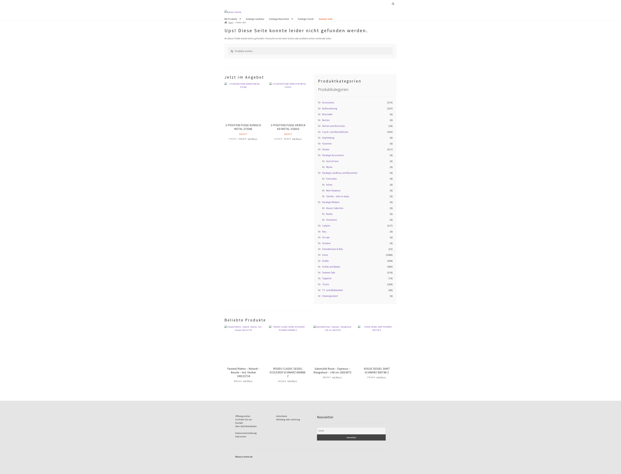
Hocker (325, 149)
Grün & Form (332, 161)
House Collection (334, 208)
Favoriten (327, 143)
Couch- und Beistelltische (335, 131)
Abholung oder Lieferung (288, 419)
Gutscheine (281, 416)
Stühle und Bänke (331, 266)
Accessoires (328, 102)
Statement (331, 219)
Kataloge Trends (306, 18)
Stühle (325, 260)
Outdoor (326, 243)
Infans (329, 184)
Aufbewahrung (329, 108)
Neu (324, 231)
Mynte (329, 167)
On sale (326, 237)
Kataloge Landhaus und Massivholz (339, 172)
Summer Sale (325, 18)
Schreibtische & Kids (332, 249)
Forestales (331, 178)
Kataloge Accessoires (333, 155)
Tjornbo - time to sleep (337, 196)
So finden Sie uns (243, 419)
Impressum (240, 436)
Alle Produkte (230, 18)
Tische (325, 284)
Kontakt (239, 422)
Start (230, 22)
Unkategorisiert (330, 296)
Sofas (325, 254)
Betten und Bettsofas (333, 125)
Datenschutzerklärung (246, 433)
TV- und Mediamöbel (332, 290)
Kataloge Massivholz (279, 18)
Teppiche (327, 278)
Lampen (326, 225)
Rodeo (329, 213)
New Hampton (333, 190)
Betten (326, 120)
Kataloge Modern (330, 202)
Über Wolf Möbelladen (246, 426)
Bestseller (327, 114)
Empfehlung (328, 137)
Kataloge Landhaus (255, 18)
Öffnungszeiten (242, 416)
